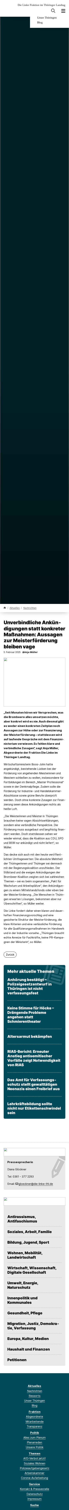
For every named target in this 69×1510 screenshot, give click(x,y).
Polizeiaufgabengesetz (34, 1468)
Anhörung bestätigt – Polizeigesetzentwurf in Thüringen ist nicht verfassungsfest (29, 986)
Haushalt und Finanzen (28, 1349)
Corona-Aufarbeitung (34, 1478)
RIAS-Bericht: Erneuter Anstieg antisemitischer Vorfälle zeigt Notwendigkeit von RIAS (33, 1058)
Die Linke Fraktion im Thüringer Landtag (41, 5)
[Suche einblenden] (53, 11)
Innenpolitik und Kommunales (22, 1300)
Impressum (34, 1499)
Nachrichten (29, 608)
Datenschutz (34, 1494)
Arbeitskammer (34, 1473)
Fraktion (34, 1411)
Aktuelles (15, 608)
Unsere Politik (34, 1447)
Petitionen (16, 1360)
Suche (34, 1505)
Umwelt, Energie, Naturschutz (22, 1285)
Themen (34, 1453)
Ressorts (34, 1396)
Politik (34, 1432)
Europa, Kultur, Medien (28, 1338)
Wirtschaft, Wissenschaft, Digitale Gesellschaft (31, 1270)
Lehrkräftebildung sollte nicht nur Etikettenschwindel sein (34, 1108)
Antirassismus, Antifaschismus (22, 1218)
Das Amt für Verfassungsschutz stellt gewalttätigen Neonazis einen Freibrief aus (33, 1084)
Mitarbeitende (35, 1421)
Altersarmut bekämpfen (29, 1036)
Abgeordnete (34, 1416)
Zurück (10, 954)
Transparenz (34, 1426)
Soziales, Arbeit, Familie (29, 1232)
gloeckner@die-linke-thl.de (36, 1184)
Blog (40, 22)
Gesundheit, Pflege (24, 1313)
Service (34, 1484)
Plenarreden (34, 1442)
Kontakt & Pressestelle (34, 1489)
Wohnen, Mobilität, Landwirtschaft (24, 1255)
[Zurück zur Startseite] (5, 608)
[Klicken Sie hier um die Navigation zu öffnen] (63, 11)
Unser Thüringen (47, 17)
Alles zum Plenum (34, 1437)
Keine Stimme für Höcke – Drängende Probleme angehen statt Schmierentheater (30, 1015)
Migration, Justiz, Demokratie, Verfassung (33, 1325)
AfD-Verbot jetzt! (34, 1458)
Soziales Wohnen (34, 1463)
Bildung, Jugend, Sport (28, 1242)
